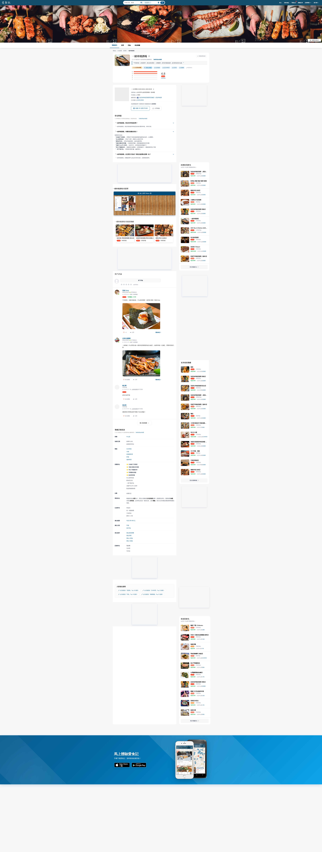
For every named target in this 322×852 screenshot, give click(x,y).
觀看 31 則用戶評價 (141, 108)
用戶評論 (118, 274)
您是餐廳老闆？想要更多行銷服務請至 (143, 104)
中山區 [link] (128, 436)
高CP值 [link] (128, 528)
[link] (201, 175)
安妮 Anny (125, 290)
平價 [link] (127, 525)
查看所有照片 (315, 40)
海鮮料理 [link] (128, 459)
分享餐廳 (157, 108)
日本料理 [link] (165, 67)
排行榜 (315, 2)
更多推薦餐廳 (193, 480)
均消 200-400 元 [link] (130, 520)
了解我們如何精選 (157, 59)
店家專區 (307, 2)
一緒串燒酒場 (139, 56)
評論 (129, 45)
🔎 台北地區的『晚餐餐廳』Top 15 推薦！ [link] (152, 594)
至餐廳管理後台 (148, 213)
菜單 (122, 45)
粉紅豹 (124, 405)
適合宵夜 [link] (128, 535)
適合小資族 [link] (129, 541)
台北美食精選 (137, 67)
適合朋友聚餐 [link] (130, 533)
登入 (280, 2)
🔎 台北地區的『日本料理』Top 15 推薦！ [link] (153, 590)
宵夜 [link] (174, 67)
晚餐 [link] (181, 67)
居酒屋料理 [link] (129, 454)
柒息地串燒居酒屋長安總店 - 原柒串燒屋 (150, 97)
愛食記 (114, 50)
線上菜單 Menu (144, 193)
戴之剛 (124, 385)
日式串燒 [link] (128, 449)
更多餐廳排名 (193, 267)
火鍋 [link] (127, 451)
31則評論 (163, 78)
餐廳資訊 (114, 45)
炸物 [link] (127, 457)
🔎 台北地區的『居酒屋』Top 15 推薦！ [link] (128, 590)
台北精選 (119, 50)
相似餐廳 (137, 45)
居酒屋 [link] (157, 67)
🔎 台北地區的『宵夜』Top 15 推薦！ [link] (128, 594)
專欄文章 (300, 2)
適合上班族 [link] (129, 538)
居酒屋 (124, 50)
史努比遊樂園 (126, 338)
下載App (293, 2)
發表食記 (286, 2)
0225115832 (140, 100)
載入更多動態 (143, 423)
